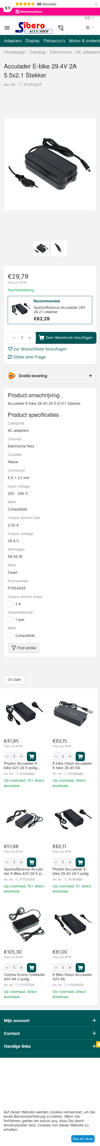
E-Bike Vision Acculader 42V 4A (72, 976)
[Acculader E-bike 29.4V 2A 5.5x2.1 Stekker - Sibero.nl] (50, 164)
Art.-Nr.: (10, 84)
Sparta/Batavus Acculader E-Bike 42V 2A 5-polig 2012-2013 (24, 871)
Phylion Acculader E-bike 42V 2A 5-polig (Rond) (21, 765)
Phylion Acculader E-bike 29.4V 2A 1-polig (71, 871)
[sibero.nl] (33, 28)
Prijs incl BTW (17, 282)
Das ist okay (83, 1138)
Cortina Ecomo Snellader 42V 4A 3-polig (24, 976)
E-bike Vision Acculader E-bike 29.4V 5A (72, 765)
